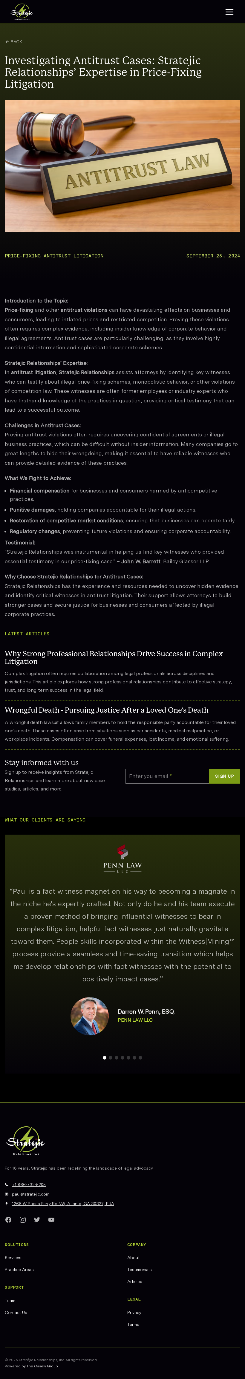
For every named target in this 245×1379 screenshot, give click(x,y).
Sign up (224, 776)
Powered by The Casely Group (31, 1366)
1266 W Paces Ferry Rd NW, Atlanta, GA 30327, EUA (63, 1203)
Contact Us (16, 1312)
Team (10, 1300)
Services (13, 1257)
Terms (133, 1324)
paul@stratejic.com (30, 1194)
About (133, 1257)
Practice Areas (19, 1269)
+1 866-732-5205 (29, 1184)
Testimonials (139, 1269)
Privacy (134, 1312)
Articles (134, 1281)
